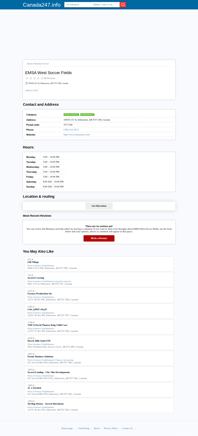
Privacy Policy (111, 428)
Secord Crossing (36, 278)
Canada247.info (41, 5)
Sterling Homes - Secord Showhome (46, 404)
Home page (67, 428)
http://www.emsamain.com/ (77, 134)
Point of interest (71, 114)
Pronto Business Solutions (40, 356)
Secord (46, 64)
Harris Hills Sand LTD (39, 341)
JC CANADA (34, 388)
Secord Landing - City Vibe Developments (49, 372)
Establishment (87, 114)
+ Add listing (83, 428)
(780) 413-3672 (31, 90)
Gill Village (33, 262)
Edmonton (38, 64)
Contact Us (127, 428)
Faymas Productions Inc (40, 293)
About (97, 428)
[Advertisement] (99, 33)
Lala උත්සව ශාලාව (37, 309)
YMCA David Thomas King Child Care (47, 325)
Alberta (29, 64)
